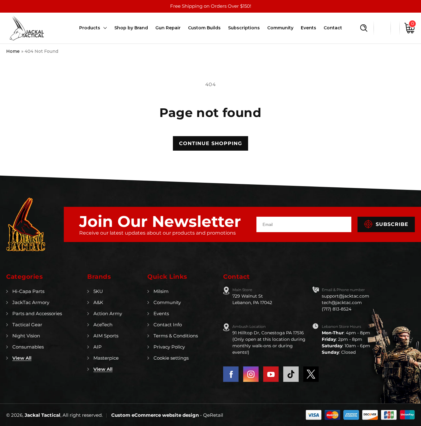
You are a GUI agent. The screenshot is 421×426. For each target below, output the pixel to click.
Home (13, 51)
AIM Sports (105, 336)
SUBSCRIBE (392, 224)
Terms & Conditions (175, 336)
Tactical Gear (27, 325)
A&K (98, 302)
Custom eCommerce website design (155, 415)
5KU (98, 291)
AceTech (102, 325)
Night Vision (26, 336)
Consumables (28, 347)
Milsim (161, 291)
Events (161, 313)
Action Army (107, 313)
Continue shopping (210, 143)
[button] (363, 28)
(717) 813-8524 (336, 309)
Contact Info (167, 325)
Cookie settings (171, 358)
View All (21, 358)
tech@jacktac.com (342, 302)
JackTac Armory (30, 302)
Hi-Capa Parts (28, 291)
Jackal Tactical (42, 415)
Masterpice (106, 358)
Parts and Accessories (37, 313)
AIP (97, 347)
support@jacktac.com (345, 296)
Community (167, 302)
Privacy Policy (169, 347)
